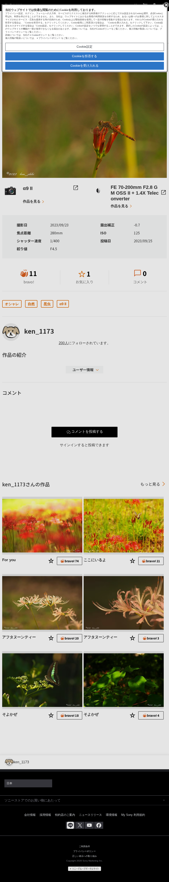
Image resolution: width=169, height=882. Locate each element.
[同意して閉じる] (165, 4)
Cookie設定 (84, 46)
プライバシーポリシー (50, 38)
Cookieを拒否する (84, 56)
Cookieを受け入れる (84, 65)
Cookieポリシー (39, 35)
